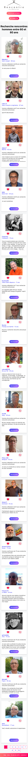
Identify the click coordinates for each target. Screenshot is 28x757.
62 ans (9, 149)
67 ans (21, 105)
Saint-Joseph (6, 61)
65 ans (11, 194)
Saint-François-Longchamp (10, 105)
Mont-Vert (5, 194)
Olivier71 (4, 502)
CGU (8, 755)
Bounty (4, 325)
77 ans (12, 725)
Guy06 (4, 413)
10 (19, 750)
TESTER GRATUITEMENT (14, 13)
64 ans (10, 592)
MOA (3, 192)
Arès (3, 636)
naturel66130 (6, 369)
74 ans (11, 238)
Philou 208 (5, 458)
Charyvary (5, 236)
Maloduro (5, 59)
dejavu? (4, 148)
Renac (4, 548)
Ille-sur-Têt (5, 371)
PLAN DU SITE (15, 755)
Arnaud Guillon (6, 546)
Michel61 (4, 679)
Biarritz (4, 149)
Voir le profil (14, 76)
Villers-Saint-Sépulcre (8, 282)
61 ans (11, 504)
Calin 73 (4, 103)
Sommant (5, 504)
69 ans (8, 415)
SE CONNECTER (14, 18)
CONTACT (24, 755)
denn (3, 723)
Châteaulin (5, 238)
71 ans (18, 282)
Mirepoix (4, 459)
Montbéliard (5, 725)
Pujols (3, 681)
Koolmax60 (5, 281)
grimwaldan (5, 635)
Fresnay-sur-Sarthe (7, 326)
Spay (3, 415)
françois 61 (5, 591)
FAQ (5, 755)
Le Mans (4, 592)
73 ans (9, 548)
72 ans (16, 326)
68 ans (13, 61)
